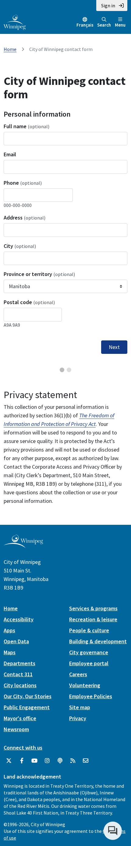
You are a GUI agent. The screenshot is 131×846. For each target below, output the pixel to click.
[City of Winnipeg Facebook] (21, 761)
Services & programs (93, 608)
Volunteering (84, 685)
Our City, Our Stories (27, 696)
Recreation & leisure (93, 619)
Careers (78, 674)
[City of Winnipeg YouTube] (34, 761)
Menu (120, 25)
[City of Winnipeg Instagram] (47, 761)
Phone (23, 182)
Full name (26, 126)
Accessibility (19, 619)
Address (24, 217)
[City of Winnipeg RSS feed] (73, 761)
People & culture (89, 630)
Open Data (16, 641)
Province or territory (39, 274)
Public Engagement (27, 707)
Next (114, 347)
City (20, 245)
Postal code (29, 302)
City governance (88, 652)
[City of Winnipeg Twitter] (9, 761)
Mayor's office (20, 718)
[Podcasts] (60, 761)
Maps (10, 652)
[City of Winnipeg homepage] (23, 545)
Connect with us (23, 747)
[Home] (15, 21)
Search (104, 25)
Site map (79, 707)
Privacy (77, 718)
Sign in (108, 5)
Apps (9, 630)
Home (10, 49)
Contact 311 (18, 674)
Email (10, 154)
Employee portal (88, 663)
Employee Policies (90, 696)
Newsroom (16, 729)
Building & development (98, 641)
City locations (20, 685)
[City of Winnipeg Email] (85, 761)
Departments (19, 663)
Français (85, 25)
